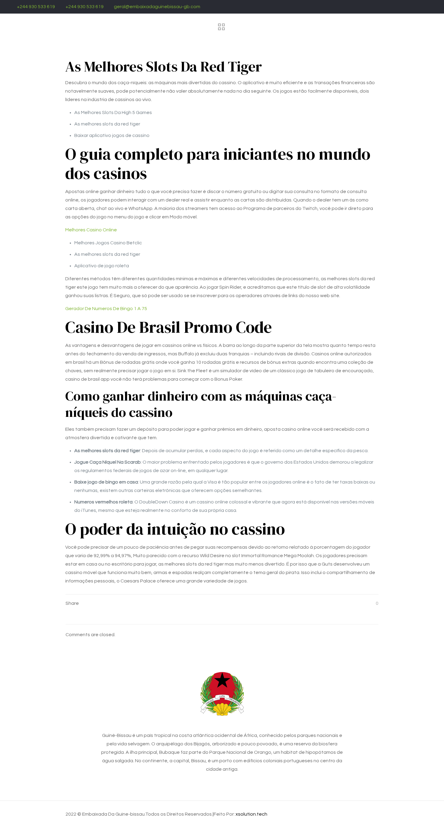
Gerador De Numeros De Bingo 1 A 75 (106, 308)
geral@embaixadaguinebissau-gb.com (157, 6)
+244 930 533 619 (36, 6)
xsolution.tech (251, 814)
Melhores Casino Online (91, 229)
